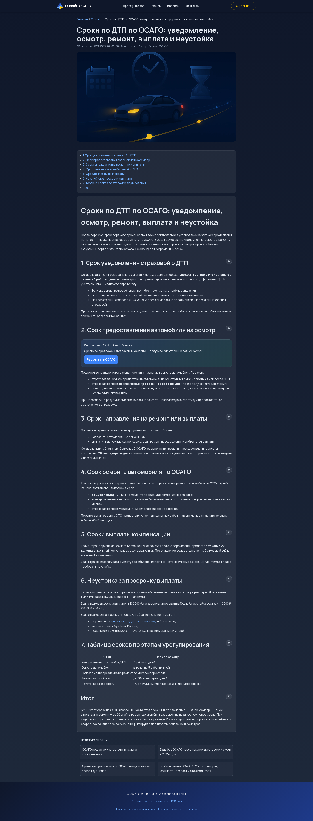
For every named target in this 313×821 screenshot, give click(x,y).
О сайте (136, 801)
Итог (86, 188)
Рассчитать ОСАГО (101, 359)
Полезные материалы (156, 801)
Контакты (192, 6)
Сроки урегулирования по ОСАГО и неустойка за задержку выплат (116, 768)
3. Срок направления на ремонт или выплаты (114, 164)
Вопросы (173, 6)
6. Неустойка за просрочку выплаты (107, 178)
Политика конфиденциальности (135, 809)
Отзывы (155, 6)
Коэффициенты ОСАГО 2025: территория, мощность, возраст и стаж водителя (189, 768)
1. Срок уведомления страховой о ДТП (109, 155)
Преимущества (133, 6)
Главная (82, 19)
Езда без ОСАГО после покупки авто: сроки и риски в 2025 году (195, 751)
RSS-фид (176, 801)
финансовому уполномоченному (133, 621)
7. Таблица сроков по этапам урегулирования (114, 183)
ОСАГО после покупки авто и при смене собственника (109, 751)
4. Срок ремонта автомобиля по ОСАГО (110, 169)
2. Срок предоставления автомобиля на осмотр (116, 160)
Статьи (96, 19)
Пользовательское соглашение (177, 809)
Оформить (243, 6)
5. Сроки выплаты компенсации (104, 174)
